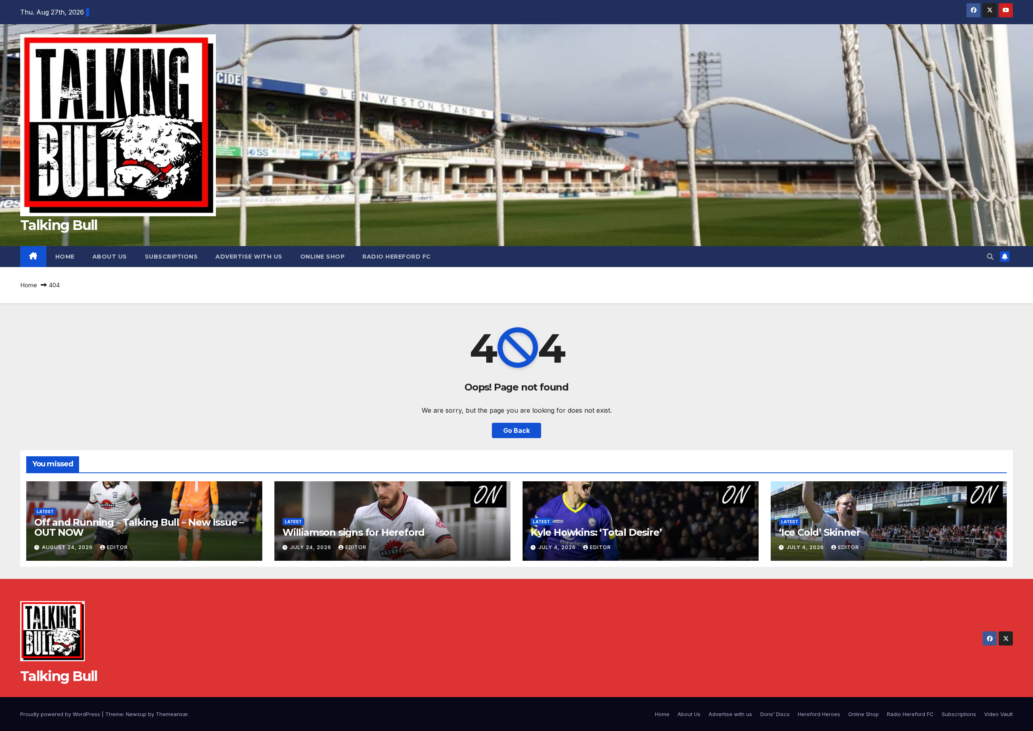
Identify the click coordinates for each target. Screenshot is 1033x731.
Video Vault (998, 714)
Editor (117, 547)
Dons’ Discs (775, 714)
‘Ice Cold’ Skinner (819, 532)
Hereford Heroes (819, 714)
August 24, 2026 (68, 547)
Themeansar (172, 714)
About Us (109, 256)
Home (65, 256)
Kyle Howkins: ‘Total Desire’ (596, 532)
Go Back (516, 430)
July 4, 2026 (557, 547)
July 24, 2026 (311, 547)
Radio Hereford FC (396, 256)
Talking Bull (59, 225)
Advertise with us (248, 256)
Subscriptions (171, 256)
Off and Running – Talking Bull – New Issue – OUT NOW (139, 527)
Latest (45, 511)
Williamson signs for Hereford (353, 532)
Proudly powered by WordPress (61, 714)
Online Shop (322, 256)
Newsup (136, 714)
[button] (990, 257)
